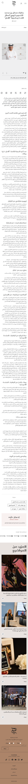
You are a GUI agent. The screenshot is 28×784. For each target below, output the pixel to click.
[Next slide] (3, 73)
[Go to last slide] (7, 73)
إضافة (5, 748)
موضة (18, 743)
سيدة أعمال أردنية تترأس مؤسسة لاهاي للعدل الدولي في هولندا (15, 630)
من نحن (14, 772)
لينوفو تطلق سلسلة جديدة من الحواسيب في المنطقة (14, 713)
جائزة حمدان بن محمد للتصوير (19, 501)
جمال (11, 743)
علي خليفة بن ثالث (21, 505)
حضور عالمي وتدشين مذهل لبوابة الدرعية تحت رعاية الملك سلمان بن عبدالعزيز (14, 594)
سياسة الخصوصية (14, 775)
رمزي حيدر (14, 508)
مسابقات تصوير (22, 508)
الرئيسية (14, 765)
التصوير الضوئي (12, 505)
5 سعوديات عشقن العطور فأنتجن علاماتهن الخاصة (14, 677)
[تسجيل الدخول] (21, 3)
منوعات (25, 27)
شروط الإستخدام (14, 768)
